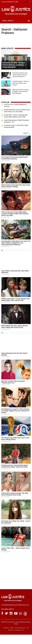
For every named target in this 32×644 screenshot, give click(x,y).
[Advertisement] (16, 570)
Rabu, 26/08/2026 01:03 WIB (10, 2)
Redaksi (12, 627)
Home (2, 26)
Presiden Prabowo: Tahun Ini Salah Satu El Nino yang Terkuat (20, 83)
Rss (23, 630)
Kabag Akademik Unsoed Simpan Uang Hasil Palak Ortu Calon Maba (17, 110)
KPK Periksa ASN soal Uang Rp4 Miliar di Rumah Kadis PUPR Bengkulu (20, 91)
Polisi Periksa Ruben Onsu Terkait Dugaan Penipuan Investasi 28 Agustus (20, 74)
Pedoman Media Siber (20, 627)
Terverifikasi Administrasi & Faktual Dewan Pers (15, 605)
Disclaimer (10, 630)
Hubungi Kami (17, 630)
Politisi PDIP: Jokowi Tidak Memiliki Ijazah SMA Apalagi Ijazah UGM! (16, 116)
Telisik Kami (6, 627)
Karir (28, 627)
